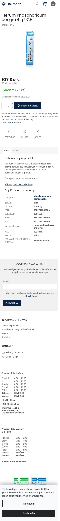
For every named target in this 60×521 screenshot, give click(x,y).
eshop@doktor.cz (14, 352)
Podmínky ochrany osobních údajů (18, 329)
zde (41, 495)
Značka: (8, 25)
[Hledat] (37, 4)
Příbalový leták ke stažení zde (18, 184)
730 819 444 (12, 357)
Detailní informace (10, 122)
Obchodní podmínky (11, 325)
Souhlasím (29, 513)
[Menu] (53, 4)
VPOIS (5, 333)
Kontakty (6, 337)
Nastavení (28, 503)
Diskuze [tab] (15, 150)
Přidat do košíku (29, 105)
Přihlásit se (12, 302)
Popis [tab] (7, 150)
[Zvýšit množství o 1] (12, 104)
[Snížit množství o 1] (12, 107)
